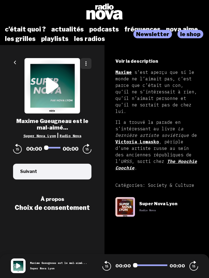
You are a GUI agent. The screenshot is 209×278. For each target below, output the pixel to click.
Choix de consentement (52, 207)
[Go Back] (15, 62)
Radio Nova (70, 135)
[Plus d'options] (86, 63)
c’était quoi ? (25, 29)
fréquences (142, 29)
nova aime (182, 29)
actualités (67, 29)
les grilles (20, 39)
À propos (52, 199)
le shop (190, 34)
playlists (55, 39)
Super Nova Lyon (39, 135)
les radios (89, 39)
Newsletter (152, 34)
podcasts (104, 29)
